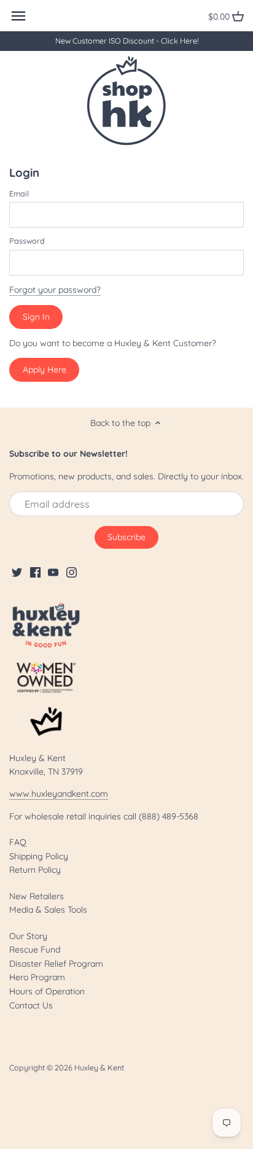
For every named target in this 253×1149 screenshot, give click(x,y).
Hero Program (37, 977)
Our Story (28, 936)
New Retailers (36, 896)
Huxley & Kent (99, 1067)
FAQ (17, 842)
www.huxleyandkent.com (58, 793)
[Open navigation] (18, 16)
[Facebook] (35, 572)
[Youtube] (53, 572)
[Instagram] (71, 572)
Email (19, 193)
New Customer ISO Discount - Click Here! (126, 40)
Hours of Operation (47, 991)
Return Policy (35, 869)
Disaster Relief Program (56, 963)
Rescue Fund (34, 949)
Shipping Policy (38, 856)
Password (27, 241)
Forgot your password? (55, 289)
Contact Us (31, 1005)
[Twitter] (17, 572)
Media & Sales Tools (48, 909)
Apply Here (44, 369)
